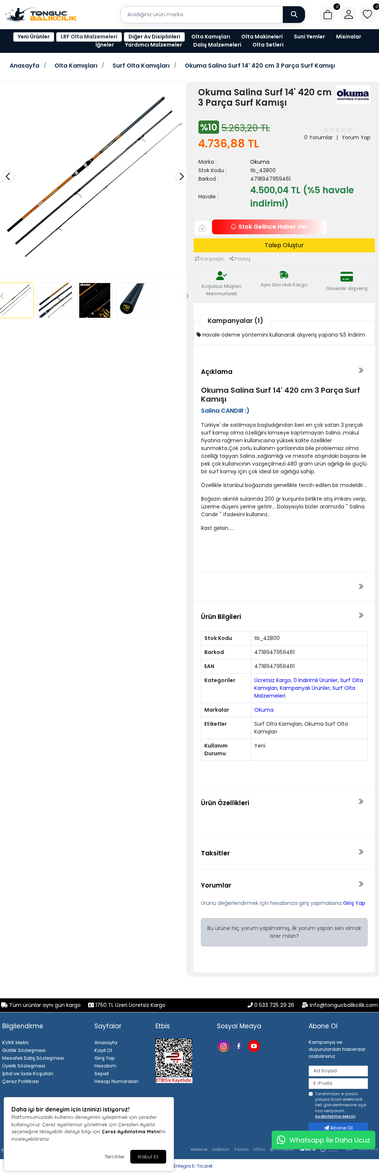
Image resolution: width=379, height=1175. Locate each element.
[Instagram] (224, 1045)
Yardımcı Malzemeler (153, 44)
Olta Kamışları (210, 36)
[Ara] (294, 15)
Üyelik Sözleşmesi (23, 1065)
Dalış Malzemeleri (217, 44)
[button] (327, 14)
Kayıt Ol (103, 1050)
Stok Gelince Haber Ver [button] (273, 226)
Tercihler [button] (114, 1156)
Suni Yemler (309, 36)
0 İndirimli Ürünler (316, 680)
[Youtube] (254, 1045)
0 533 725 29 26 (274, 1005)
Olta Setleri (268, 44)
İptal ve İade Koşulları (27, 1073)
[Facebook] (239, 1045)
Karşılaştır (211, 258)
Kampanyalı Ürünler (305, 688)
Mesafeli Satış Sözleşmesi (33, 1058)
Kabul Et (148, 1156)
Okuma (259, 162)
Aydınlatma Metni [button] (335, 1116)
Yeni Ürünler (34, 36)
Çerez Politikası (20, 1081)
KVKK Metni (15, 1042)
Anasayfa (24, 66)
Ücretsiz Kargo (272, 680)
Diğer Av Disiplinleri (154, 36)
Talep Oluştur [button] (284, 245)
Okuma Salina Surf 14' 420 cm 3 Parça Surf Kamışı (260, 66)
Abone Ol (341, 1127)
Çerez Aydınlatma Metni (131, 1131)
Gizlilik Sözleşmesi (24, 1050)
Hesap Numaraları (116, 1081)
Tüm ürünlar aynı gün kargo (45, 1005)
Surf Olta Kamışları (141, 66)
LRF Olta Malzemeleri (89, 36)
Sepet (101, 1073)
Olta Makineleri (262, 36)
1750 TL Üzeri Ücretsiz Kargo (129, 1005)
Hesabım (105, 1065)
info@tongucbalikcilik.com (344, 1005)
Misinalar (348, 36)
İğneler (104, 44)
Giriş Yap (354, 903)
